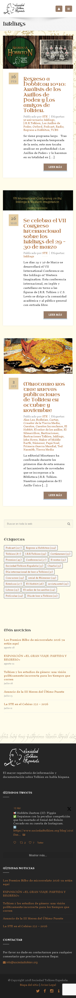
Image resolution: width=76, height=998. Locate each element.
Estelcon (14, 583)
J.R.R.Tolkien (32, 123)
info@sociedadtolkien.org (22, 962)
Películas (14, 595)
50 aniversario (32, 120)
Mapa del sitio (29, 985)
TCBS (54, 130)
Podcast (49, 127)
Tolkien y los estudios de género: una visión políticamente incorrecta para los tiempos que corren (37, 675)
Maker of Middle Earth (42, 441)
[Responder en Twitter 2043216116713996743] (15, 842)
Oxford (37, 127)
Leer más (55, 167)
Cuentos (28, 426)
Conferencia (36, 559)
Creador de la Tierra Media (41, 423)
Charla (54, 565)
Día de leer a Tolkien (42, 595)
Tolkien (13, 553)
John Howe (30, 440)
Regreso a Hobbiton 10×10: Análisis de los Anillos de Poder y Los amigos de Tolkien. (44, 95)
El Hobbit (35, 583)
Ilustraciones (49, 433)
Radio (59, 127)
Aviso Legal (48, 985)
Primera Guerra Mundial (39, 446)
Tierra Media (45, 450)
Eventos (58, 559)
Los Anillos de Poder (41, 125)
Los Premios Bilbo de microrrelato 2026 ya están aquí (34, 642)
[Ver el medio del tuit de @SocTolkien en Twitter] (24, 834)
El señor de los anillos (48, 430)
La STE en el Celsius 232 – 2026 (26, 704)
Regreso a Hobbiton (36, 130)
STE (45, 253)
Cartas (53, 420)
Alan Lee (29, 420)
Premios (14, 559)
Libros (12, 589)
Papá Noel (52, 443)
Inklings (49, 120)
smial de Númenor (42, 577)
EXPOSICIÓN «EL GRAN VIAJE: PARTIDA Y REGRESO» (35, 658)
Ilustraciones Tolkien (37, 436)
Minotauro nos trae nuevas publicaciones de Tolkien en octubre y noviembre (44, 397)
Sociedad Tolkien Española (24, 565)
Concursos (15, 577)
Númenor (38, 443)
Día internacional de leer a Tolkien (29, 571)
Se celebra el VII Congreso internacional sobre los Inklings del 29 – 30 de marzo (44, 234)
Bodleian (42, 420)
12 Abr (17, 808)
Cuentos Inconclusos (49, 426)
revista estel (58, 583)
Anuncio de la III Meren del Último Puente (34, 691)
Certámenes (60, 553)
